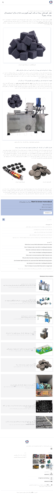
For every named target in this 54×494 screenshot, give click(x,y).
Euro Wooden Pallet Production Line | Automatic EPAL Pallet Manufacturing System (33, 260)
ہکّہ (51, 19)
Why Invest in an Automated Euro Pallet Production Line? (39, 255)
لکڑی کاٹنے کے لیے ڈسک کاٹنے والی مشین (43, 232)
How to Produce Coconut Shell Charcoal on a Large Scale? (38, 266)
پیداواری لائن (32, 299)
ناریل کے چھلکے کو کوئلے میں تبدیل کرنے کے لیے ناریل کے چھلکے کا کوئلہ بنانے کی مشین (32, 237)
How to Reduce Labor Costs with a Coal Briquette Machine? (38, 247)
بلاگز (48, 11)
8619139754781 (47, 474)
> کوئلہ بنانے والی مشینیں (20, 455)
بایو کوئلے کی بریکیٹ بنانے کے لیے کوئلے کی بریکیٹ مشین (39, 226)
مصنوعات (33, 284)
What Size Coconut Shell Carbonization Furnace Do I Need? (38, 244)
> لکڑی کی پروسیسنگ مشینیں (20, 457)
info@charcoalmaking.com (44, 478)
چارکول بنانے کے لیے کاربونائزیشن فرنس (43, 229)
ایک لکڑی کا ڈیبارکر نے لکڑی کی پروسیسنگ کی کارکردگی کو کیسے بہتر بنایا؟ (35, 268)
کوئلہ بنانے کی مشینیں (26, 284)
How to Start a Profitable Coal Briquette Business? (40, 252)
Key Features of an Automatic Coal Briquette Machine (39, 263)
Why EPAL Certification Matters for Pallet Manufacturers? (39, 250)
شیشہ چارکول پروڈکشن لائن (45, 22)
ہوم (51, 11)
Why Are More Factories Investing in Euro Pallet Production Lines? (37, 258)
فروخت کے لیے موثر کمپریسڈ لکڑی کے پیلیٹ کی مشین (41, 234)
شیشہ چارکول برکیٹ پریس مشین (24, 83)
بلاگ (34, 331)
